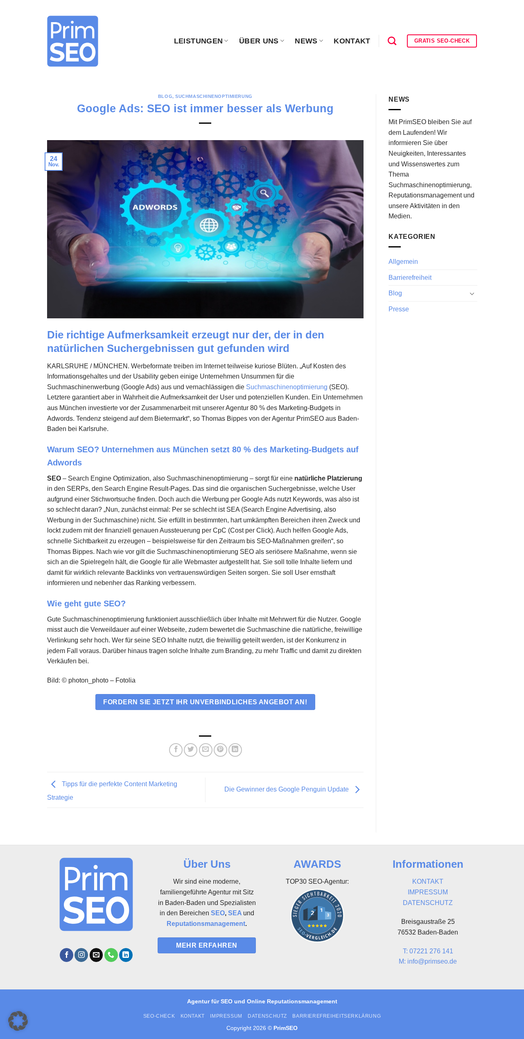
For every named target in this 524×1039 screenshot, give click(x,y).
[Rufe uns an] (111, 955)
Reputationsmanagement (206, 923)
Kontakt (352, 41)
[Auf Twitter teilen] (190, 750)
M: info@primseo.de (428, 961)
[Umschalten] (472, 293)
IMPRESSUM (428, 892)
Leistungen (198, 41)
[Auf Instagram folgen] (81, 955)
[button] (18, 1021)
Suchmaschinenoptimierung (213, 96)
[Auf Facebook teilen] (176, 750)
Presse (398, 309)
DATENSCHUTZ (428, 902)
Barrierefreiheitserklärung (336, 1016)
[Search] (392, 41)
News (306, 41)
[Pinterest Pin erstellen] (220, 750)
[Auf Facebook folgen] (66, 955)
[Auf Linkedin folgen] (126, 955)
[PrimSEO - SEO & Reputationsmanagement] (72, 41)
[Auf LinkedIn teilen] (235, 750)
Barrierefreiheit (409, 277)
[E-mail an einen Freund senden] (205, 750)
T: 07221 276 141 (428, 951)
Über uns (259, 41)
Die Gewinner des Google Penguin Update (287, 789)
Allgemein (403, 261)
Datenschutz (267, 1016)
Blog (165, 96)
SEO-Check (159, 1016)
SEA (235, 913)
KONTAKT (427, 881)
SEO (218, 913)
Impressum (226, 1016)
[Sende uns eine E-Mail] (96, 955)
